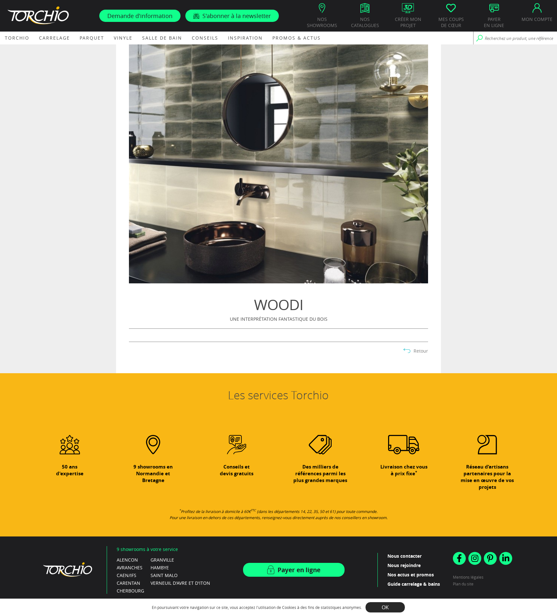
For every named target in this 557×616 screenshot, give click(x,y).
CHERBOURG (130, 591)
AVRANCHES (129, 567)
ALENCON (127, 560)
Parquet (92, 38)
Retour (421, 351)
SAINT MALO (164, 575)
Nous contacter (404, 556)
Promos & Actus (296, 38)
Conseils (205, 38)
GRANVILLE (162, 560)
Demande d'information (139, 16)
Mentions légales (468, 577)
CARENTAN (128, 583)
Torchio (17, 38)
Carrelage (54, 38)
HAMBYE (160, 567)
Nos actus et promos (410, 575)
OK (385, 607)
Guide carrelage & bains (413, 584)
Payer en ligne (299, 570)
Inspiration (245, 38)
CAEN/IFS (126, 575)
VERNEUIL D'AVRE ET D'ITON (180, 583)
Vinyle (123, 38)
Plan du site (463, 583)
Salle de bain (162, 38)
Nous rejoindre (404, 565)
